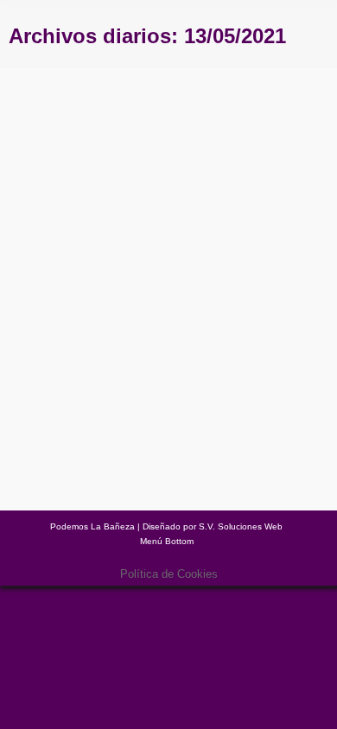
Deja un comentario (120, 380)
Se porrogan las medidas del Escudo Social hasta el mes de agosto (144, 323)
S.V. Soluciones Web (241, 526)
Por (175, 366)
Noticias (96, 366)
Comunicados (49, 366)
